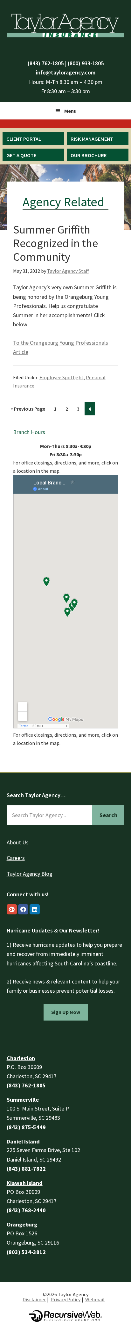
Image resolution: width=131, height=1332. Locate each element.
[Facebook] (23, 909)
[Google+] (12, 909)
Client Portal (23, 139)
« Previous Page (27, 409)
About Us (18, 842)
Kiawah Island (25, 1183)
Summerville (23, 1099)
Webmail (95, 1299)
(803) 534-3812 (26, 1252)
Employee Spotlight (61, 377)
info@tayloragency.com (65, 72)
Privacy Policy (65, 1299)
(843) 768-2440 (26, 1210)
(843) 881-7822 (26, 1168)
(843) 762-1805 (46, 63)
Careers (16, 857)
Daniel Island (23, 1141)
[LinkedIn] (35, 909)
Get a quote (21, 155)
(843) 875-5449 (26, 1127)
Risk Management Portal (92, 143)
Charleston (21, 1058)
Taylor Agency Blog (29, 873)
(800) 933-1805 (86, 63)
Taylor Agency (66, 24)
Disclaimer (34, 1299)
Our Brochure (89, 155)
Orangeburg (22, 1224)
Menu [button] (70, 111)
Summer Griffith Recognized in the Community (55, 243)
